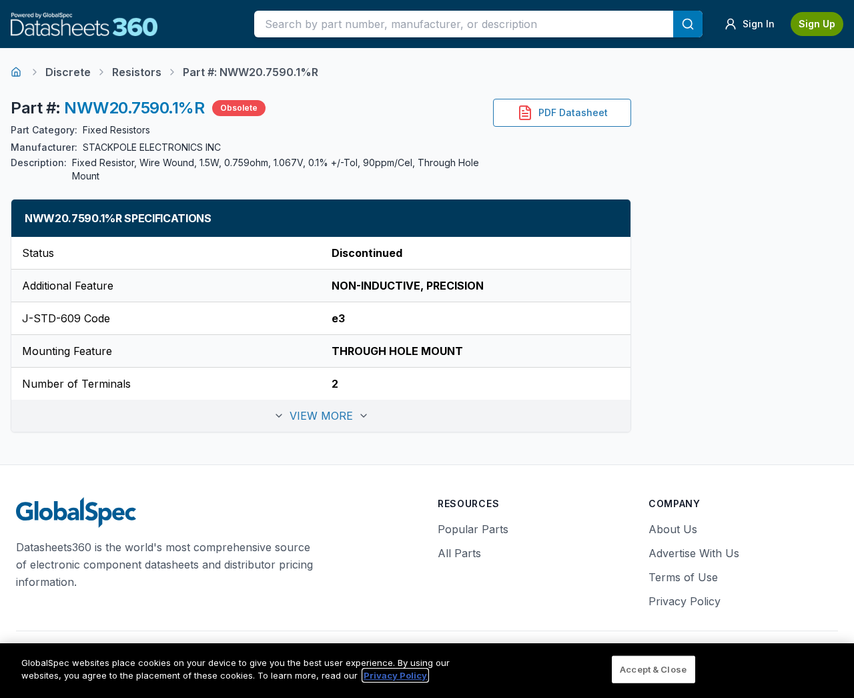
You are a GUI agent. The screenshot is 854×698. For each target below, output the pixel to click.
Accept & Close (653, 669)
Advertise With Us (694, 553)
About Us (673, 529)
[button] (320, 416)
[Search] (688, 24)
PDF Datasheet (573, 112)
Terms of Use (683, 577)
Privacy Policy (685, 601)
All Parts (459, 553)
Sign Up (817, 23)
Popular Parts (473, 529)
